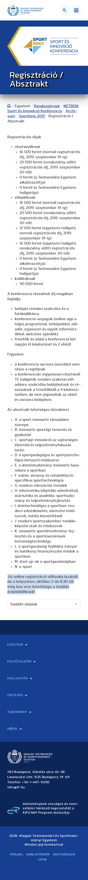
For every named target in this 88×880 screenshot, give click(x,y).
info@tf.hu (16, 787)
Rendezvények (47, 106)
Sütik (42, 859)
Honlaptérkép (38, 854)
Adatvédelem (64, 854)
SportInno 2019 (32, 116)
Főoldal (16, 854)
